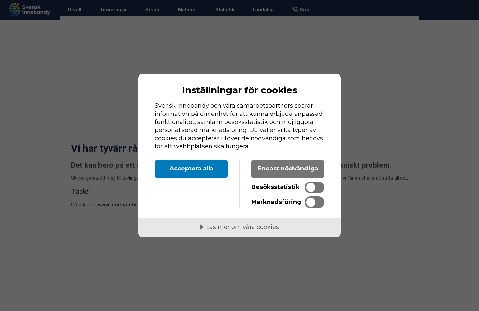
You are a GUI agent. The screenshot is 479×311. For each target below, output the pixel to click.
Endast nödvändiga (288, 168)
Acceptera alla (191, 168)
